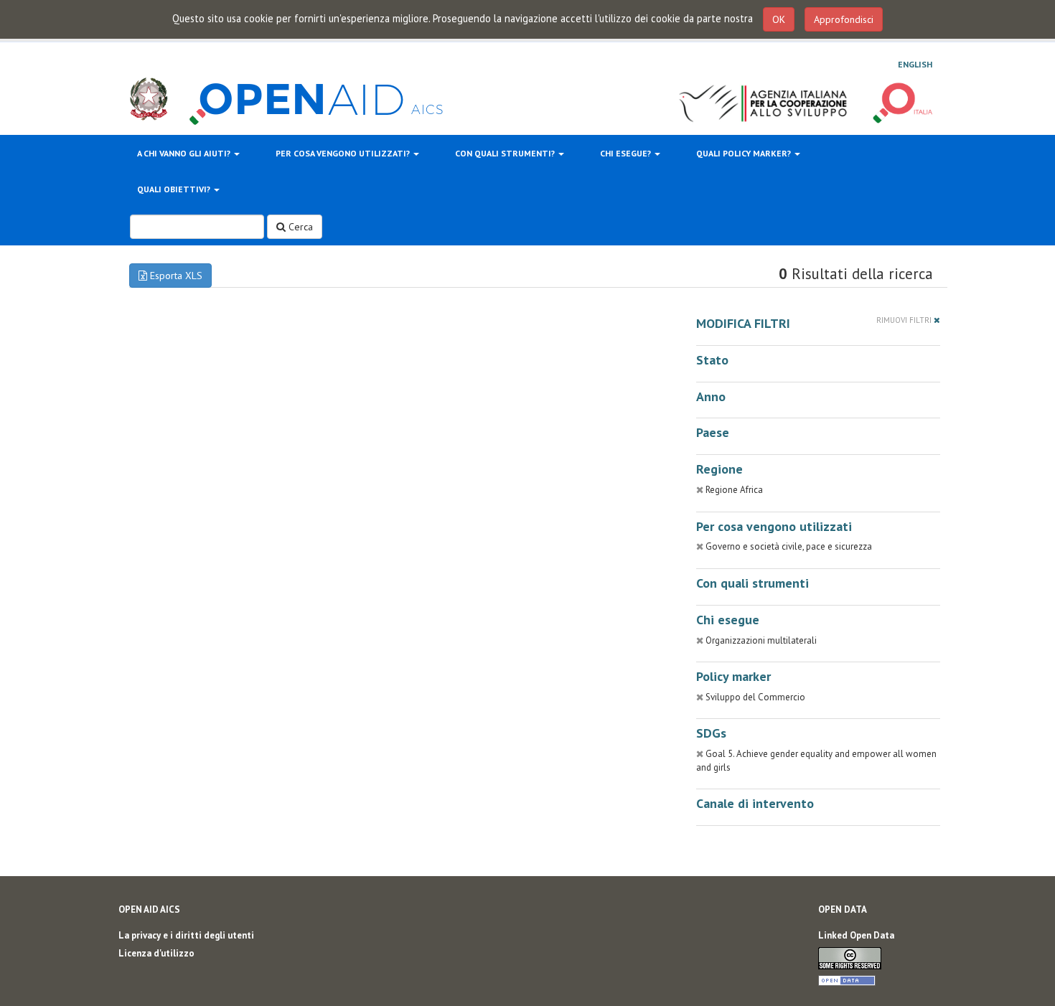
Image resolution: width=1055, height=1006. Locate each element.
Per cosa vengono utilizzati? (344, 153)
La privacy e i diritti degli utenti (186, 935)
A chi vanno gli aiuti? (185, 153)
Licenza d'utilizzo (156, 953)
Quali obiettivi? (174, 189)
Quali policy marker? (744, 153)
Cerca (299, 226)
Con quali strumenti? (506, 153)
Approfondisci (843, 19)
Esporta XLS (174, 275)
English (915, 64)
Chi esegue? (626, 153)
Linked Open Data (856, 935)
